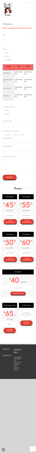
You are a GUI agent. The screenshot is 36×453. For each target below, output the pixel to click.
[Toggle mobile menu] (32, 3)
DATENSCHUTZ (7, 355)
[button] (3, 449)
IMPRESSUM (6, 349)
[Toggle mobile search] (28, 3)
